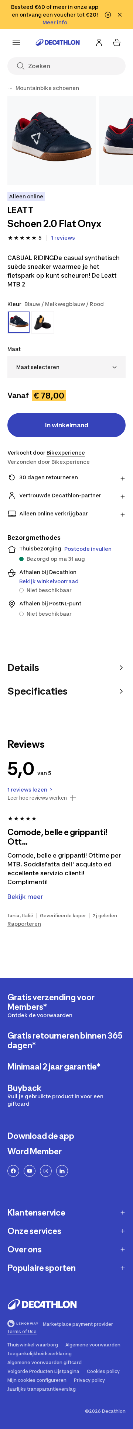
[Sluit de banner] (120, 15)
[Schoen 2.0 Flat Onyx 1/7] (51, 140)
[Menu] (16, 42)
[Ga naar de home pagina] (57, 42)
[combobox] (66, 367)
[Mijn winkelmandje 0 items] (117, 42)
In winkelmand (66, 425)
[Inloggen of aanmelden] (99, 42)
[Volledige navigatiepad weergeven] (10, 88)
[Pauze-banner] (108, 15)
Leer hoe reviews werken (37, 798)
